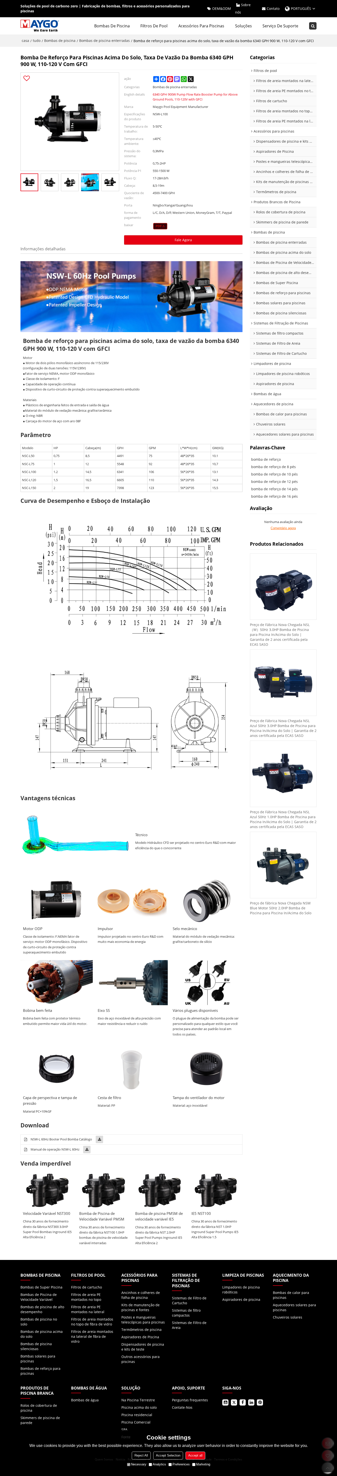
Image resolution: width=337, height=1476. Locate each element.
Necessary (138, 1464)
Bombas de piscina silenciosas (36, 1346)
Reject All (141, 1455)
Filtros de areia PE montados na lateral (87, 1309)
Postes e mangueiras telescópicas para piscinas (143, 1319)
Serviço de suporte (280, 26)
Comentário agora (283, 528)
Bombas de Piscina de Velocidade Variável (38, 1297)
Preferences (181, 1464)
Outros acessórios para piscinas (140, 1359)
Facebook (243, 1402)
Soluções (243, 26)
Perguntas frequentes (190, 1400)
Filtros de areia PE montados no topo (86, 1297)
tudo (36, 40)
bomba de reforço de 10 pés (274, 474)
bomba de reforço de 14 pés (274, 489)
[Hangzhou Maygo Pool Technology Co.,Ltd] (40, 25)
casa (25, 40)
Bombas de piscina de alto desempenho (42, 1309)
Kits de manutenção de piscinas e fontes (140, 1307)
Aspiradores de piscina (241, 1299)
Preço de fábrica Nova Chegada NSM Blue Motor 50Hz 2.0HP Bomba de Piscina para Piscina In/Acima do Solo (280, 908)
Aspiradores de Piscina (140, 1337)
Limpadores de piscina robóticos (241, 1289)
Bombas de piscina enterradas (104, 40)
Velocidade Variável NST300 (46, 1213)
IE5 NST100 (201, 1213)
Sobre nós (243, 8)
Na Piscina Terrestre (138, 1400)
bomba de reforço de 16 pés (274, 496)
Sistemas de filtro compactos (186, 1313)
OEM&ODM (221, 8)
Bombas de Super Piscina (41, 1287)
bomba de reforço (266, 459)
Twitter (234, 1402)
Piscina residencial (136, 1414)
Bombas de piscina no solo (38, 1321)
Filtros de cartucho (86, 1287)
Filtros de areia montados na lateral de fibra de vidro (92, 1336)
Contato (273, 8)
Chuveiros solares (287, 1317)
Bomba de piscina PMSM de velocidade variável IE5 (159, 1216)
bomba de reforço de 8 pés (273, 466)
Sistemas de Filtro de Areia (189, 1325)
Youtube (225, 1402)
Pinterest (260, 1402)
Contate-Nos (182, 1407)
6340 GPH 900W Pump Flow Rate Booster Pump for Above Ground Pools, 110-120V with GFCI (195, 97)
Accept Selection (168, 1455)
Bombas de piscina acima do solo (41, 1334)
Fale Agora (183, 240)
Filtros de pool (154, 26)
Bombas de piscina (112, 26)
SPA (124, 1429)
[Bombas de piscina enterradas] (160, 226)
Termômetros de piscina (141, 1329)
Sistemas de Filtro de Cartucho (189, 1300)
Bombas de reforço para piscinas (40, 1371)
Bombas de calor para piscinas (291, 1295)
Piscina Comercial (135, 1422)
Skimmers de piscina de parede (40, 1420)
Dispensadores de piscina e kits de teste (142, 1347)
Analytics (159, 1464)
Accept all (195, 1455)
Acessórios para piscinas (201, 26)
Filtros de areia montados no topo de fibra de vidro (92, 1321)
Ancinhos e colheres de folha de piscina (140, 1295)
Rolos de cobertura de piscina (38, 1408)
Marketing (203, 1464)
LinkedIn (251, 1402)
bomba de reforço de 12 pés (274, 481)
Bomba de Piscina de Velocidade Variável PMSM (101, 1216)
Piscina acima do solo (139, 1407)
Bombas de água (85, 1400)
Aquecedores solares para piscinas (294, 1307)
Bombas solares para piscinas (37, 1358)
